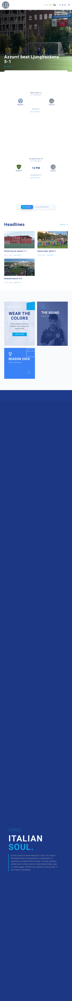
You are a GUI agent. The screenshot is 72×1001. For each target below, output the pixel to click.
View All (63, 224)
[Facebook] (60, 5)
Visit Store (19, 334)
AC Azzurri (27, 207)
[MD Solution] (47, 5)
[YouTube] (65, 5)
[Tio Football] (54, 5)
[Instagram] (62, 5)
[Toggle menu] (69, 5)
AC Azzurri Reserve (42, 207)
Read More (8, 66)
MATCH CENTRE (35, 111)
